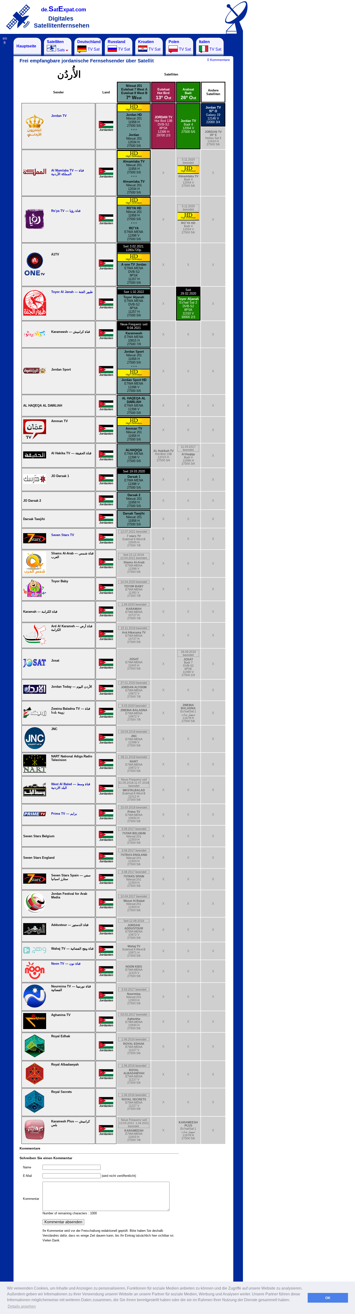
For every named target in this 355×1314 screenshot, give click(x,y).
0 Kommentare (218, 60)
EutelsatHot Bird (163, 94)
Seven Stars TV (62, 535)
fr (5, 43)
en (5, 38)
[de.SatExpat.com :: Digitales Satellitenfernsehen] (18, 17)
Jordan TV (59, 116)
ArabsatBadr (188, 94)
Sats (56, 46)
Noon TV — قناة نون (65, 963)
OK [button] (327, 1298)
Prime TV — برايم (64, 813)
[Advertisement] (267, 110)
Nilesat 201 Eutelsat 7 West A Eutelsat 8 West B (133, 92)
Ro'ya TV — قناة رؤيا (65, 211)
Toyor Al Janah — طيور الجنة (72, 292)
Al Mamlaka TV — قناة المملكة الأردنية (67, 172)
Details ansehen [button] (22, 1306)
